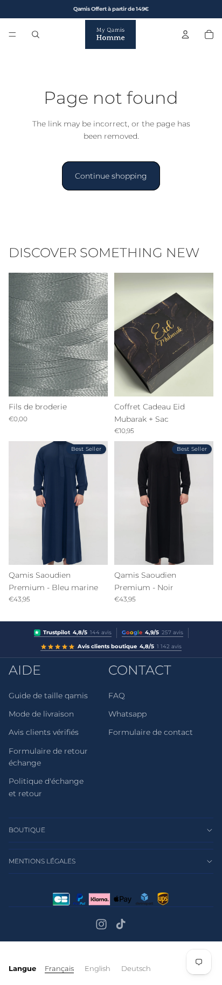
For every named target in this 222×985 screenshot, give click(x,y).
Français (59, 968)
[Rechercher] (35, 34)
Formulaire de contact (150, 732)
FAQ (116, 695)
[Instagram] (101, 924)
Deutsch (136, 968)
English (97, 968)
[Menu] (12, 34)
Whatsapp (127, 714)
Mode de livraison (41, 714)
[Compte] (185, 34)
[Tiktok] (120, 924)
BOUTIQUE (27, 830)
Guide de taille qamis (48, 695)
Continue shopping (111, 176)
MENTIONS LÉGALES (42, 861)
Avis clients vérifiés (44, 732)
